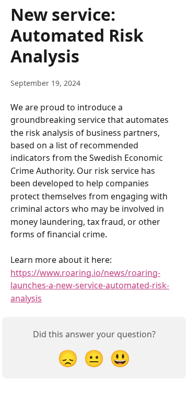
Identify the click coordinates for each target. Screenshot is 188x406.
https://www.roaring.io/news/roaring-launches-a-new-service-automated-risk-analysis (89, 285)
